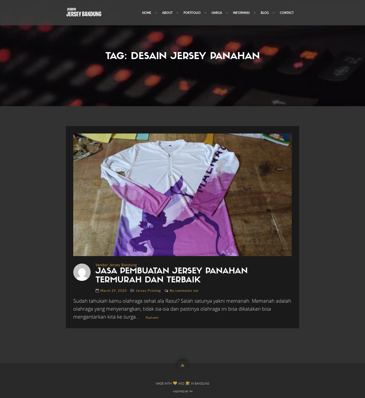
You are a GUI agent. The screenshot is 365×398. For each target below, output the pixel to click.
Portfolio (192, 12)
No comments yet (184, 291)
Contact (287, 12)
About (167, 12)
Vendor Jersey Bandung (116, 265)
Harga (217, 12)
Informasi (241, 12)
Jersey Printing (148, 291)
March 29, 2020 (113, 291)
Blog (265, 12)
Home (146, 12)
